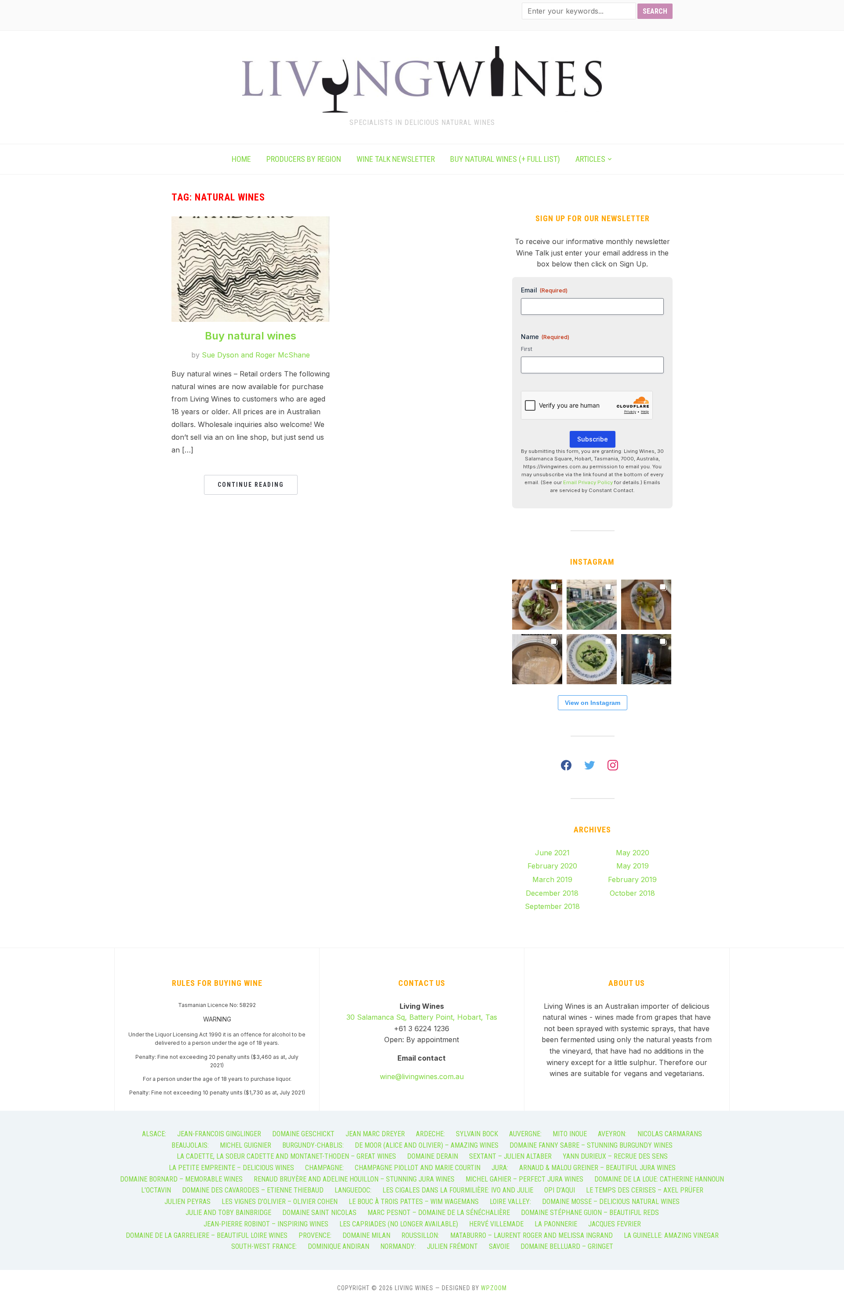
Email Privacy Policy (588, 482)
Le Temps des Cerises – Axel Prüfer (644, 1190)
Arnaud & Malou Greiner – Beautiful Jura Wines (597, 1168)
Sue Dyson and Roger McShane (256, 354)
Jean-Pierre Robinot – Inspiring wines (266, 1224)
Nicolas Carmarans (669, 1134)
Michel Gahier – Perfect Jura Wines (524, 1179)
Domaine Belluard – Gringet (566, 1246)
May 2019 (632, 865)
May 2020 (632, 852)
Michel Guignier (245, 1145)
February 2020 (552, 865)
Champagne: (324, 1168)
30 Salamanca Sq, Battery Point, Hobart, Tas (421, 1017)
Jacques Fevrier (614, 1224)
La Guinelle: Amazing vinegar (671, 1235)
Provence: (314, 1235)
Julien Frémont (452, 1246)
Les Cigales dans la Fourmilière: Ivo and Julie (457, 1190)
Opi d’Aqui (559, 1190)
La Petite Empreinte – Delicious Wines (231, 1168)
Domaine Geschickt (303, 1134)
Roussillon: (420, 1235)
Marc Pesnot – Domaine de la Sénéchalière (438, 1212)
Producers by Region (303, 159)
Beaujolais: (190, 1145)
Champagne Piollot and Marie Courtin (417, 1168)
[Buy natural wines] (250, 221)
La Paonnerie (556, 1224)
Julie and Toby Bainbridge (228, 1212)
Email (544, 290)
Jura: (499, 1168)
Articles (590, 159)
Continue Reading (251, 484)
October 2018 (632, 893)
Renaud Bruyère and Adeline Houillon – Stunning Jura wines (354, 1179)
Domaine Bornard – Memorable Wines (181, 1179)
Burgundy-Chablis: (313, 1145)
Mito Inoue (570, 1134)
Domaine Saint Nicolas (319, 1212)
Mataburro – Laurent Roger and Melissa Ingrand (531, 1235)
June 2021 (552, 852)
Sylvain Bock (477, 1134)
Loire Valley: (510, 1201)
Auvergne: (525, 1134)
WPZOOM (494, 1287)
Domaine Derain (432, 1156)
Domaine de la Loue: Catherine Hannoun (659, 1179)
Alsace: (154, 1134)
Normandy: (398, 1246)
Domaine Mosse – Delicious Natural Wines (611, 1201)
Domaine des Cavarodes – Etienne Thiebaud (253, 1190)
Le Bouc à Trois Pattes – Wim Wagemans (414, 1201)
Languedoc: (353, 1190)
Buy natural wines (250, 335)
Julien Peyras (187, 1201)
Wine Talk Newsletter (396, 159)
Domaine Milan (366, 1235)
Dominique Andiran (338, 1246)
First (526, 348)
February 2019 (632, 879)
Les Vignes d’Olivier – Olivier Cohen (280, 1201)
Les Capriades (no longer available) (398, 1224)
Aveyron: (612, 1134)
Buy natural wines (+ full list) (505, 159)
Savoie (499, 1246)
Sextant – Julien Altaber (510, 1156)
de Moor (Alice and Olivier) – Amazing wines (426, 1145)
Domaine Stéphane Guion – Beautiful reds (590, 1212)
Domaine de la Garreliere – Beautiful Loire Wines (206, 1235)
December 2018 (552, 893)
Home (241, 159)
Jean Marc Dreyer (375, 1134)
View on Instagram (592, 702)
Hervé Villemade (496, 1224)
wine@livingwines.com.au (422, 1076)
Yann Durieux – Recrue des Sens (615, 1156)
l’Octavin (156, 1190)
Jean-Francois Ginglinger (219, 1134)
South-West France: (264, 1246)
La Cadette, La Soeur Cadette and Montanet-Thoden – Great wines (286, 1156)
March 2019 (552, 879)
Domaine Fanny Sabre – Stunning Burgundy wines (591, 1145)
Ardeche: (430, 1134)
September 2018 (552, 906)
